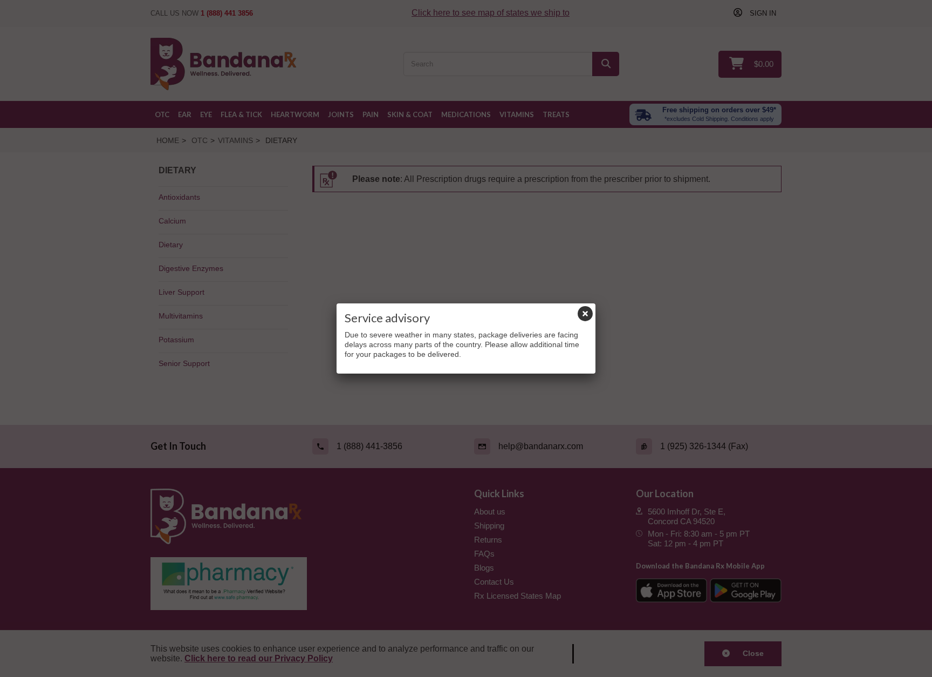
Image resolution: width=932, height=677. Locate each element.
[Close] (585, 313)
